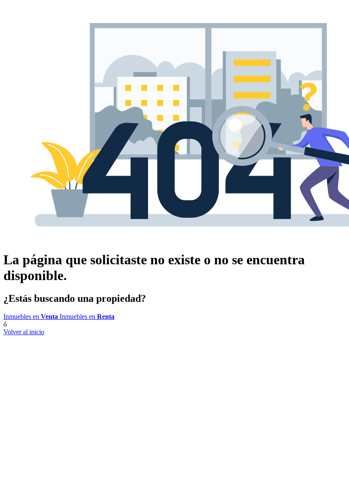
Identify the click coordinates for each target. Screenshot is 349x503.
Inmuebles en (30, 316)
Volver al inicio (23, 331)
